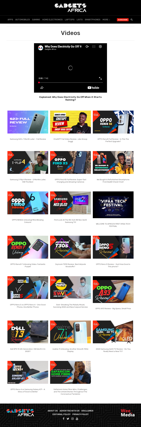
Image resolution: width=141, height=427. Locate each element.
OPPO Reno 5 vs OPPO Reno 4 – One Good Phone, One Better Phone (28, 306)
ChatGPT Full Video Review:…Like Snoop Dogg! (70, 140)
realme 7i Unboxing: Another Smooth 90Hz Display (70, 350)
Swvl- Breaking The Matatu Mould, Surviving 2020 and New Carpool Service (70, 306)
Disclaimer (87, 411)
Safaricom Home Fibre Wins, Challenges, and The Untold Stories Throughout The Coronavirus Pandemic (70, 391)
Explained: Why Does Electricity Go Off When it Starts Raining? (70, 98)
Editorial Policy (61, 414)
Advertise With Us (69, 411)
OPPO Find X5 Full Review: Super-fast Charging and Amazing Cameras (70, 181)
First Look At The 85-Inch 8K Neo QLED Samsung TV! (70, 221)
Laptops (69, 19)
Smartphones (92, 19)
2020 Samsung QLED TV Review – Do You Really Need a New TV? (113, 350)
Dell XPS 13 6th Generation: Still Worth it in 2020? (27, 350)
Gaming (36, 19)
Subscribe (123, 20)
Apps (10, 19)
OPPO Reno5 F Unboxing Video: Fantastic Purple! (27, 265)
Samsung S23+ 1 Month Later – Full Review (28, 139)
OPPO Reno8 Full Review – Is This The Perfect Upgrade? (113, 140)
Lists (80, 19)
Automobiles (22, 19)
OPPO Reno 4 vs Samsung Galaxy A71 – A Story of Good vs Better (27, 390)
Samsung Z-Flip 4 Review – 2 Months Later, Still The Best (28, 181)
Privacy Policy (80, 414)
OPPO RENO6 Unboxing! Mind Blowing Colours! (28, 221)
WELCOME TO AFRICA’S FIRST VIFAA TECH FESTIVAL (113, 225)
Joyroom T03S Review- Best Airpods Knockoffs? (70, 265)
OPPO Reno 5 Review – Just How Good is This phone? (113, 265)
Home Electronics (52, 19)
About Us (53, 411)
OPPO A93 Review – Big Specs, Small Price (113, 308)
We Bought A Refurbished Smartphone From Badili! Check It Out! (113, 181)
